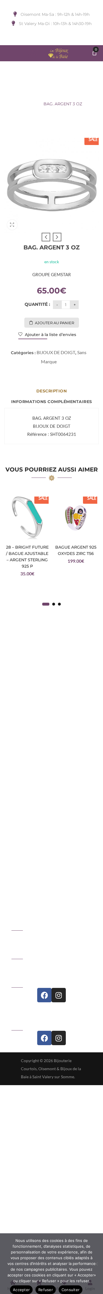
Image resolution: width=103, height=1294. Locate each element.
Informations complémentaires (51, 401)
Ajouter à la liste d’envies (50, 334)
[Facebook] (44, 995)
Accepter (21, 1289)
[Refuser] (96, 1264)
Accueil (21, 93)
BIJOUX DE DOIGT (54, 93)
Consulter (71, 1289)
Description (51, 391)
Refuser (45, 1289)
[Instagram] (59, 995)
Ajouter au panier (54, 322)
